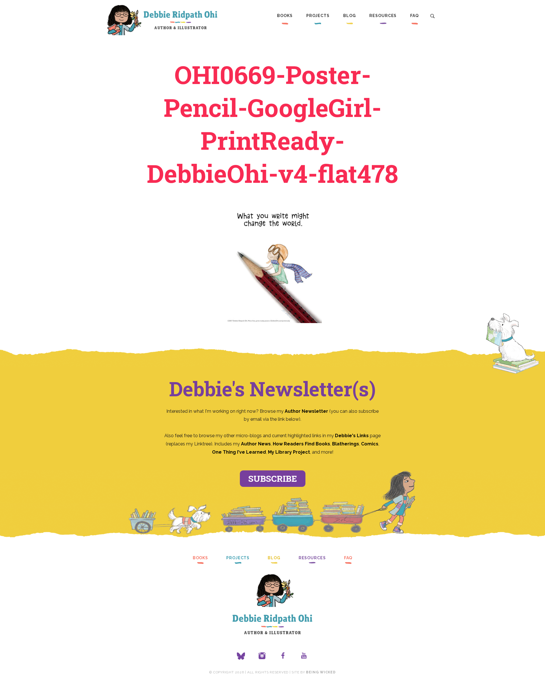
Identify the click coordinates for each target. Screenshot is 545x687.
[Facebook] (283, 656)
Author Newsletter (307, 411)
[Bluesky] (241, 656)
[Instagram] (262, 656)
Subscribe (272, 478)
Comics (369, 444)
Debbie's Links (352, 435)
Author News (256, 444)
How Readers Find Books (301, 444)
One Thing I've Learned (239, 452)
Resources (383, 15)
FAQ (414, 15)
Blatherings (345, 444)
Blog (349, 15)
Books (284, 15)
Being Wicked (321, 672)
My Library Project (289, 452)
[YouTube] (304, 656)
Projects (318, 15)
